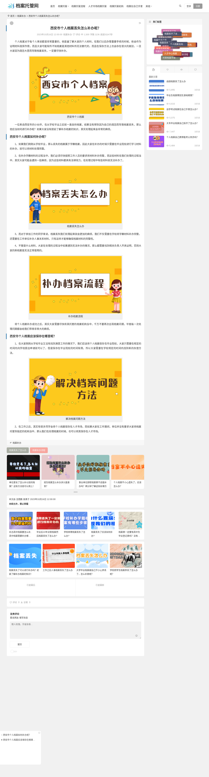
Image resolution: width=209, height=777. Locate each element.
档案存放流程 (181, 44)
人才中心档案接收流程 (172, 40)
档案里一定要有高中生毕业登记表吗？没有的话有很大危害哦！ (102, 536)
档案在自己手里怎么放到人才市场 (162, 39)
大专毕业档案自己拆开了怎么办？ (182, 123)
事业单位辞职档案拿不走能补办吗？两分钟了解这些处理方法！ (93, 486)
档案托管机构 (116, 6)
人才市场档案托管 (97, 6)
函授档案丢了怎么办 (176, 81)
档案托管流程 (78, 6)
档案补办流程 (164, 46)
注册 (198, 6)
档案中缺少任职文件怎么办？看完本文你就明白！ (129, 536)
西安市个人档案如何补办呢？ (17, 735)
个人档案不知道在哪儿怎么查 (183, 53)
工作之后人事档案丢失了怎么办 (58, 570)
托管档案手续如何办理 (171, 51)
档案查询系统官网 (188, 48)
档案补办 (21, 16)
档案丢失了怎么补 (174, 57)
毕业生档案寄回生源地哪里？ (180, 95)
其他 (148, 6)
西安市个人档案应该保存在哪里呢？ (19, 740)
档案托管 (62, 6)
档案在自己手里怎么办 (164, 44)
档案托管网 (27, 5)
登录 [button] (189, 6)
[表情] (136, 636)
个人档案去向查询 (178, 33)
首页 (52, 6)
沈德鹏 (19, 499)
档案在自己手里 (135, 6)
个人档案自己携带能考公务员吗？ (182, 137)
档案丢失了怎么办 (168, 33)
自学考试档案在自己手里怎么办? (182, 109)
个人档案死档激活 (187, 39)
